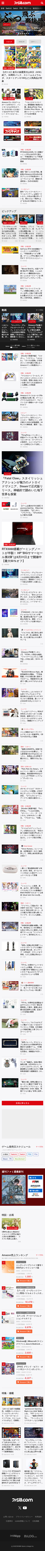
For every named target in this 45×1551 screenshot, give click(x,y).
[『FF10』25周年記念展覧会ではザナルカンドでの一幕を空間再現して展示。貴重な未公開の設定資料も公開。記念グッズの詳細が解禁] (10, 1003)
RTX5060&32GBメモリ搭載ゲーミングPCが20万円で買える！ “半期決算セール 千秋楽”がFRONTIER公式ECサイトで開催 (31, 156)
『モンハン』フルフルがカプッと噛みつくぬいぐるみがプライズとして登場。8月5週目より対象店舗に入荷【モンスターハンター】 (31, 1027)
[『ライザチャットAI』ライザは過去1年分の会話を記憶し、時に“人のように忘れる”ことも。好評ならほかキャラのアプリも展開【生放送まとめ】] (10, 218)
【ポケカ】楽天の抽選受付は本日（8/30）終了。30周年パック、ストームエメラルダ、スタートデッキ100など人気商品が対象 (22, 77)
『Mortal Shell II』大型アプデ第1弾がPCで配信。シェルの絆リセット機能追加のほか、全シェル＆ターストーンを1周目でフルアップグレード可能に (31, 273)
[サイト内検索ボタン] (42, 3)
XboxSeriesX (20, 1159)
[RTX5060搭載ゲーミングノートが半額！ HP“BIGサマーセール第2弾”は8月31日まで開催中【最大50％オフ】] (22, 533)
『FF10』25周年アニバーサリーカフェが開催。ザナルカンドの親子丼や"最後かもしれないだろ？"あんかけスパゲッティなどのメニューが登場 (31, 969)
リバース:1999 (12, 1228)
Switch (15, 8)
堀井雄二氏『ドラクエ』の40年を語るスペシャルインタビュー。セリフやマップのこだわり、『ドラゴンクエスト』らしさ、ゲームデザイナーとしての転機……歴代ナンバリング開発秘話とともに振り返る (33, 1477)
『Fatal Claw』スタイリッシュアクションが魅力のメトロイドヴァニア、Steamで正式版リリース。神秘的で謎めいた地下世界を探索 (22, 486)
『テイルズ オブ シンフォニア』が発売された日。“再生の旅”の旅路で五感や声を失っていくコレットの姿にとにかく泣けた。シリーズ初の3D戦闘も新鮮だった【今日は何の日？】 (31, 833)
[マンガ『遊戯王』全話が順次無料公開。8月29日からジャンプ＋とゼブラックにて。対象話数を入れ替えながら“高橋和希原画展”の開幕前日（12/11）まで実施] (10, 1063)
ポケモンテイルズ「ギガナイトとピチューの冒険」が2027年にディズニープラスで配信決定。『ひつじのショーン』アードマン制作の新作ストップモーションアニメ (31, 793)
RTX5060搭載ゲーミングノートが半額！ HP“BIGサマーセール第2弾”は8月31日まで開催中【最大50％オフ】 (22, 555)
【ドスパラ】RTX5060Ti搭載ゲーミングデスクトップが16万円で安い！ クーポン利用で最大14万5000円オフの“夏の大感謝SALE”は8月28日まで (11, 1477)
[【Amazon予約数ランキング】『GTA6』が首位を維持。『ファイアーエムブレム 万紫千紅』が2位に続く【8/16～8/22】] (10, 653)
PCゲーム (27, 8)
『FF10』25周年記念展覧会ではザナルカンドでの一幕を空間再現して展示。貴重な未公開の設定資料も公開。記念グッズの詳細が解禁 (31, 1007)
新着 (2, 8)
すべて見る (39, 310)
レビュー (24, 223)
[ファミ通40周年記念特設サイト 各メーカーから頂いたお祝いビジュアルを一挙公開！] (10, 985)
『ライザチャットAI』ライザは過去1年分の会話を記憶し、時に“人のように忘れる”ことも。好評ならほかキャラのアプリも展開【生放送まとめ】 (9, 232)
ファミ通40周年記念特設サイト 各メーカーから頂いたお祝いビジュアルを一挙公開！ (31, 987)
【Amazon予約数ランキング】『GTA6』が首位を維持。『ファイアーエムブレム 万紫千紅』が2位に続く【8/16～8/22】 (31, 656)
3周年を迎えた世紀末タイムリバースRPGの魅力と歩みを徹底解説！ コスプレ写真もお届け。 (11, 1235)
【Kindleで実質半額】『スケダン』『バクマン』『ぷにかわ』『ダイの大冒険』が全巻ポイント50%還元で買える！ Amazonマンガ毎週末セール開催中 (31, 360)
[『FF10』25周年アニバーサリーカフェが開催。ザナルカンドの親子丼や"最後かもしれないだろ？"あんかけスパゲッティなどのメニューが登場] (10, 966)
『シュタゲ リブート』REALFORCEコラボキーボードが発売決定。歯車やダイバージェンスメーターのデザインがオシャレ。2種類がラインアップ (31, 716)
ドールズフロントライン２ (32, 630)
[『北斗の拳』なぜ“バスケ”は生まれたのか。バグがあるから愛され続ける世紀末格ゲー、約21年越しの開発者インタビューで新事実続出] (11, 1432)
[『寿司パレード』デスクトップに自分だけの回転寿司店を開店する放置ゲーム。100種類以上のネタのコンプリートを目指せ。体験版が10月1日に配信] (10, 1043)
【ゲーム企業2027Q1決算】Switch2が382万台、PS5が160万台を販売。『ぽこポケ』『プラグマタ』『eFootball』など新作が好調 (31, 510)
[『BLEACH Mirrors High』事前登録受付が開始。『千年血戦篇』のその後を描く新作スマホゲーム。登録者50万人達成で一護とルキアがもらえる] (10, 673)
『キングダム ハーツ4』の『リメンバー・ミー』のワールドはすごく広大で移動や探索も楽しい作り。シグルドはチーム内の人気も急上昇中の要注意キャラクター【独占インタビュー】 (33, 1446)
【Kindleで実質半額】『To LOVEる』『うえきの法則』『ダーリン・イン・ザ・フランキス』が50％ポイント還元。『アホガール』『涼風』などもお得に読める (31, 813)
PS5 (21, 8)
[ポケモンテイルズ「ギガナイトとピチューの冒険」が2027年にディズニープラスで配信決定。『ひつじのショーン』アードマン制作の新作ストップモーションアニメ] (10, 789)
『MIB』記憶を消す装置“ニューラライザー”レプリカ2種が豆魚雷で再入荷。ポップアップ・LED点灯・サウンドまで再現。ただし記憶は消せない (31, 949)
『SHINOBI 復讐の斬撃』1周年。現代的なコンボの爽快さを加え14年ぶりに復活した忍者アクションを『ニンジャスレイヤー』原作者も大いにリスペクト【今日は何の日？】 (31, 930)
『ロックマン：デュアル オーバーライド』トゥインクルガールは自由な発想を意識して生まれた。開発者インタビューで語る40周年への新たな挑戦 (31, 577)
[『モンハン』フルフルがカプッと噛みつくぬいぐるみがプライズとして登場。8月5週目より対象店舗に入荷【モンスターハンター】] (10, 1023)
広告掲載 (35, 1521)
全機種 (5, 1154)
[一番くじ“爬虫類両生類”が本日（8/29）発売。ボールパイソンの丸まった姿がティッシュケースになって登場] (10, 869)
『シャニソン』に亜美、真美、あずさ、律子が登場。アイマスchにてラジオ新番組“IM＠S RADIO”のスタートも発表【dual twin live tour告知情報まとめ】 (31, 890)
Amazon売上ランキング (15, 1255)
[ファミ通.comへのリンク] (22, 2)
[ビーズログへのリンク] (30, 1535)
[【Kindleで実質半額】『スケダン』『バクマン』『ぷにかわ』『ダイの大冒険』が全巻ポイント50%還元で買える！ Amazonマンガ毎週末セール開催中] (10, 357)
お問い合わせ (8, 1516)
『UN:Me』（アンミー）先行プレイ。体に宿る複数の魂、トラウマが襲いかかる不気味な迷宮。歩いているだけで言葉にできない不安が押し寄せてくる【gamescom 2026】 (26, 232)
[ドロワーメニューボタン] (3, 3)
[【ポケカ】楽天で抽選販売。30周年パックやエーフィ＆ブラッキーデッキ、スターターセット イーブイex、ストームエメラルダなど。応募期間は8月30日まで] (11, 1401)
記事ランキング (36, 42)
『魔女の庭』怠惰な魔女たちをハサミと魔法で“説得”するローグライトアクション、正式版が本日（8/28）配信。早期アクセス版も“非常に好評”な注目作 (31, 1086)
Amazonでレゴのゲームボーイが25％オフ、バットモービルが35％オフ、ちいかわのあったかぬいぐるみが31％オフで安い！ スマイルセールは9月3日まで (11, 108)
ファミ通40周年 (29, 983)
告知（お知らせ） (26, 766)
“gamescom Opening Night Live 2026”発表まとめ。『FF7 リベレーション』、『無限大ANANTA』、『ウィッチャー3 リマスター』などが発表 (33, 1414)
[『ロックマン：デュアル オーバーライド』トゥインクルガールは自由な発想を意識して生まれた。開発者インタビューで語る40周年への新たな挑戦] (10, 573)
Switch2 (9, 8)
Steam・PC (7, 1159)
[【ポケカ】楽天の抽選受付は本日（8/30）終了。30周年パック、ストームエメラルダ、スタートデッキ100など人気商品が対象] (22, 57)
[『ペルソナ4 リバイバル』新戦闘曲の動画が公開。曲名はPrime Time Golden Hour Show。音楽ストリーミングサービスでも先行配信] (33, 94)
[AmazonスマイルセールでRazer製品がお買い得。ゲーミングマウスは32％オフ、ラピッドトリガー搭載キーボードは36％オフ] (10, 396)
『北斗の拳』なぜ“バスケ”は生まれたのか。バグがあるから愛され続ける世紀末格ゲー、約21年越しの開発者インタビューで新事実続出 (11, 1446)
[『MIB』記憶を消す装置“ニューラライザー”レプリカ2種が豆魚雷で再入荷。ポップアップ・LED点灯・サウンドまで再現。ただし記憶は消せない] (10, 946)
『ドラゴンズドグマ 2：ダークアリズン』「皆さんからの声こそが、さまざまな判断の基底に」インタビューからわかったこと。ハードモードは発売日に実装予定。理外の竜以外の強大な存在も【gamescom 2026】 (31, 597)
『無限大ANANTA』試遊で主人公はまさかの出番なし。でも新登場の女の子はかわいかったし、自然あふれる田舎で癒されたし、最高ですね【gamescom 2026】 (22, 29)
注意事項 (9, 1521)
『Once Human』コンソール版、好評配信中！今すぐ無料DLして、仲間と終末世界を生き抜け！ (31, 852)
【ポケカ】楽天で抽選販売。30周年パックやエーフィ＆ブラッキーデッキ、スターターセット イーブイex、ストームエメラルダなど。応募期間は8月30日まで (11, 1415)
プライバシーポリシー (24, 1516)
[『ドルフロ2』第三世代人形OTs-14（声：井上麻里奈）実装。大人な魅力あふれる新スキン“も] (10, 633)
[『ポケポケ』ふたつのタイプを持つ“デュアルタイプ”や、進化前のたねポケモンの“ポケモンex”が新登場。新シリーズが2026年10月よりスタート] (10, 692)
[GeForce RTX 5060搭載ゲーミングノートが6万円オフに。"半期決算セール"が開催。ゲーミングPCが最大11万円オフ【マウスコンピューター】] (10, 249)
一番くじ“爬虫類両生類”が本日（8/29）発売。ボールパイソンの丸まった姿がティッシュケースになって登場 (31, 871)
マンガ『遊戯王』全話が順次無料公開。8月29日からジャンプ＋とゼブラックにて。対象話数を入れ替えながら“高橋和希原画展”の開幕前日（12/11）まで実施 (31, 1066)
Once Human (28, 846)
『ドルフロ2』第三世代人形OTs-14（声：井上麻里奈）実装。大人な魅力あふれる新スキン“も (31, 636)
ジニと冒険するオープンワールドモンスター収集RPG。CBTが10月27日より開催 (31, 734)
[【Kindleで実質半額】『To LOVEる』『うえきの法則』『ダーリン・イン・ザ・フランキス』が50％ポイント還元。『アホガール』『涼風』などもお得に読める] (10, 809)
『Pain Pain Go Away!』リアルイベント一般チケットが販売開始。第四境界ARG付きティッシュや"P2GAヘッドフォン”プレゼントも (31, 773)
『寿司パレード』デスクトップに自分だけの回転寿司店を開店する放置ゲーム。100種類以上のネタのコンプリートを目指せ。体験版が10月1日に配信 (31, 1047)
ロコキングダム (29, 729)
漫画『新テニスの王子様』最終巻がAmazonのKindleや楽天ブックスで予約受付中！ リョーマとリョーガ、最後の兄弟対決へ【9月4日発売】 (31, 176)
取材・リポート (9, 24)
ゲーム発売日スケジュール (16, 1146)
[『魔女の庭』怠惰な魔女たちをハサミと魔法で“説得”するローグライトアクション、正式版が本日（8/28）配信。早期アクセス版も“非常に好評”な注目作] (10, 1082)
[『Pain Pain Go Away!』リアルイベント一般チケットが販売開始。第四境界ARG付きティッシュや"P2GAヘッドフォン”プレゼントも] (10, 770)
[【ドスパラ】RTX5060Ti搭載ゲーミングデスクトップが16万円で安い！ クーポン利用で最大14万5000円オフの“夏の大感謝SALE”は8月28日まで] (11, 1464)
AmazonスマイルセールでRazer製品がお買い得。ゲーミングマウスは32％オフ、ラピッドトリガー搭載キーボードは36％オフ (31, 400)
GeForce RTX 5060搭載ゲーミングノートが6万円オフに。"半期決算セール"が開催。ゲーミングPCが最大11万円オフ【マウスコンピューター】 (31, 253)
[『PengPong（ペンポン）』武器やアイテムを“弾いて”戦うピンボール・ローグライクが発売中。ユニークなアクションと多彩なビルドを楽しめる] (10, 436)
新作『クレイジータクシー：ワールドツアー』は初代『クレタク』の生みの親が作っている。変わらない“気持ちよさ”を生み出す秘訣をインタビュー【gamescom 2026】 (31, 196)
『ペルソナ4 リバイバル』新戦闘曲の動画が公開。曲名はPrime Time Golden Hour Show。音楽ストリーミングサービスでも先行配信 (33, 108)
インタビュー (25, 189)
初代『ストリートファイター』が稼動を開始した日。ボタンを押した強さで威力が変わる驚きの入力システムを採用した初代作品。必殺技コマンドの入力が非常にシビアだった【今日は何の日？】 (31, 293)
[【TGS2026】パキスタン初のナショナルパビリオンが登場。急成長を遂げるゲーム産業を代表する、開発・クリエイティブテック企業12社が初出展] (10, 613)
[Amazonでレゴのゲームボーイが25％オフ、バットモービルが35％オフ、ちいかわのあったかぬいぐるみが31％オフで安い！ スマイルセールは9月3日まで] (11, 94)
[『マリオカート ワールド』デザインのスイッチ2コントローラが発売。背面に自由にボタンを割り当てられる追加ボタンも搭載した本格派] (10, 376)
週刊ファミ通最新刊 (12, 1171)
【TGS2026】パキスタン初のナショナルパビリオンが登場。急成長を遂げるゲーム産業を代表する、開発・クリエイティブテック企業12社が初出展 (31, 616)
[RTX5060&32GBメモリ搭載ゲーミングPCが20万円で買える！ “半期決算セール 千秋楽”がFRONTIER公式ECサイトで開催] (10, 153)
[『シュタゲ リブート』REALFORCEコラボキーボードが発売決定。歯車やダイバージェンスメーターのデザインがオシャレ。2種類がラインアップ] (10, 712)
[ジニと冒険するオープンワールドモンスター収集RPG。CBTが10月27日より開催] (10, 732)
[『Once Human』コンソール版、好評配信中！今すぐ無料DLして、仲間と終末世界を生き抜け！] (10, 849)
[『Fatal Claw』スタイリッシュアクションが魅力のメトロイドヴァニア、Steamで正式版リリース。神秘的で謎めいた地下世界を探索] (22, 462)
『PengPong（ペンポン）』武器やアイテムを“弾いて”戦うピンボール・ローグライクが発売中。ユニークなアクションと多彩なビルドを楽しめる (31, 439)
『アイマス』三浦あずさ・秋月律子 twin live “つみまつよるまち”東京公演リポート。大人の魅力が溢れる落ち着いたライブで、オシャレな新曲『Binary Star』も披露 (31, 910)
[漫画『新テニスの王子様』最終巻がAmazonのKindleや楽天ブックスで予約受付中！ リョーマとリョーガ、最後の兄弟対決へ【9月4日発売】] (10, 173)
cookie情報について (22, 1521)
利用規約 (38, 1516)
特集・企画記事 (9, 68)
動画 (4, 310)
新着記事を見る (22, 1103)
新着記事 (21, 42)
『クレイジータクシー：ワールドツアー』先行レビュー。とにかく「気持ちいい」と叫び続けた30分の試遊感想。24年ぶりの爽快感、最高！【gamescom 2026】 (31, 420)
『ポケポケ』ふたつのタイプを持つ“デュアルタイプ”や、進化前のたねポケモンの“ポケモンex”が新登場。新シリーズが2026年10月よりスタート (31, 696)
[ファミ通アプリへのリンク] (15, 1535)
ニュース (29, 99)
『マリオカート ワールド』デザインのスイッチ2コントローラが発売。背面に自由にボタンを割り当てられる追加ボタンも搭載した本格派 (31, 380)
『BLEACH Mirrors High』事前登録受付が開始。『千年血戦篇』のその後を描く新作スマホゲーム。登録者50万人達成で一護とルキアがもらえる (31, 676)
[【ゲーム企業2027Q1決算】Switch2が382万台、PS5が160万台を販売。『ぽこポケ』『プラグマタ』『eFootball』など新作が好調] (10, 506)
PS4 (35, 1154)
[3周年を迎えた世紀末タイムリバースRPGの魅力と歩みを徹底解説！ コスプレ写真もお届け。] (11, 1223)
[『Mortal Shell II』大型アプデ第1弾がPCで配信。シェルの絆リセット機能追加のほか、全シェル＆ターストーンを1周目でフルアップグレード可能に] (10, 269)
